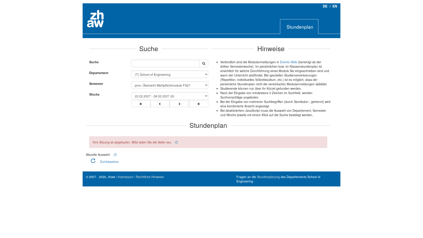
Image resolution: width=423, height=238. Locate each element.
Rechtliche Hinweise (150, 177)
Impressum (125, 177)
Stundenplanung (268, 177)
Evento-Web (288, 62)
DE (325, 6)
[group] (140, 103)
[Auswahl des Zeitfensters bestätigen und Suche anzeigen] (203, 63)
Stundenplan (300, 26)
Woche (94, 94)
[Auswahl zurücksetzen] (176, 142)
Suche (92, 62)
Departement (98, 73)
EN (334, 6)
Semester (96, 83)
